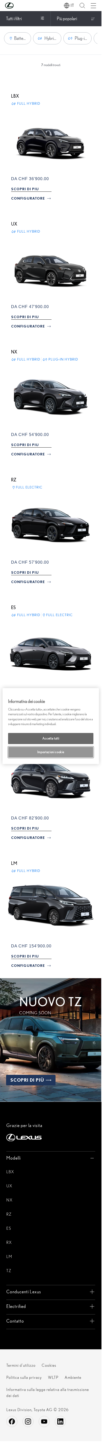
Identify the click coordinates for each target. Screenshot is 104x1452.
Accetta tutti (50, 738)
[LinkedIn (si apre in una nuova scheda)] (60, 1421)
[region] (51, 726)
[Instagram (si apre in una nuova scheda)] (28, 1421)
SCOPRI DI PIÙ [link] (27, 1080)
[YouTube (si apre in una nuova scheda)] (44, 1421)
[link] (25, 188)
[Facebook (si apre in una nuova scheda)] (11, 1421)
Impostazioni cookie (50, 752)
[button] (19, 6)
